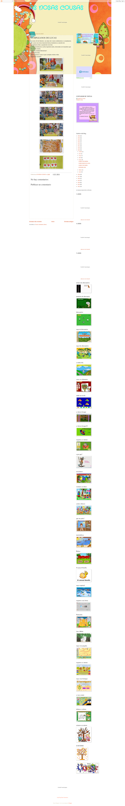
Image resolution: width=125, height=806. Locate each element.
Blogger (70, 803)
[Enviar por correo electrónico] (53, 174)
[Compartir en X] (56, 174)
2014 (79, 182)
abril (80, 157)
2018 (79, 174)
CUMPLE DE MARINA (83, 161)
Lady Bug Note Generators (62, 797)
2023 (79, 142)
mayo (80, 155)
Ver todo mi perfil (90, 771)
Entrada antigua (68, 221)
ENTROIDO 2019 (82, 167)
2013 (79, 184)
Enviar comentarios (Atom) (41, 224)
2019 (79, 150)
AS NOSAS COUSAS (56, 8)
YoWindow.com (80, 77)
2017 (79, 176)
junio (80, 153)
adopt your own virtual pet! (85, 219)
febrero (80, 169)
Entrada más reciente (35, 221)
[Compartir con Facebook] (57, 174)
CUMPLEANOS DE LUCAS (84, 163)
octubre (80, 151)
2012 (79, 186)
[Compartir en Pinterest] (59, 174)
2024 (79, 140)
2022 (79, 144)
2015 (79, 180)
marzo (80, 159)
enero (80, 171)
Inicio (52, 221)
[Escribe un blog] (55, 174)
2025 (79, 138)
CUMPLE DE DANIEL (83, 165)
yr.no (91, 77)
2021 (79, 145)
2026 (79, 135)
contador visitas (79, 99)
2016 (79, 178)
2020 (79, 148)
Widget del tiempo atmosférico (84, 71)
